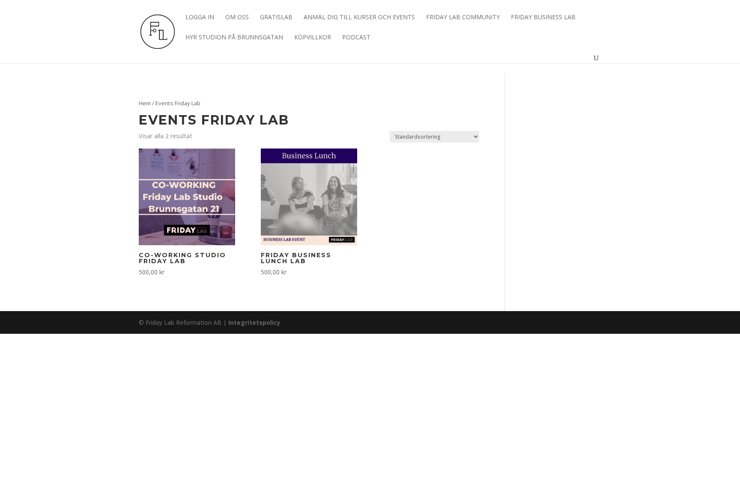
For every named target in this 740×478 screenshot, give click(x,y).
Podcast (356, 37)
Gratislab (276, 17)
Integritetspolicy (254, 322)
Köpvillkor (312, 37)
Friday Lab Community (463, 17)
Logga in (199, 17)
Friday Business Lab (543, 17)
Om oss (237, 17)
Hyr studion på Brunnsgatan (234, 37)
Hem (145, 103)
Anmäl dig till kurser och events (359, 17)
